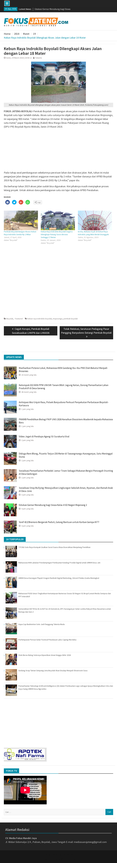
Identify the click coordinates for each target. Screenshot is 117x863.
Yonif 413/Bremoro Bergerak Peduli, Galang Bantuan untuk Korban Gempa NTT (59, 522)
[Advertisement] (58, 151)
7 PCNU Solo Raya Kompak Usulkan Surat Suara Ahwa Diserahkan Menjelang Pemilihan (54, 547)
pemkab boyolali (70, 318)
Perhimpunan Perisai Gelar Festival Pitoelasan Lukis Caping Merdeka (47, 639)
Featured (19, 318)
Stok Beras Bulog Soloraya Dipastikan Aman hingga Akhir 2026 (44, 655)
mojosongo (57, 318)
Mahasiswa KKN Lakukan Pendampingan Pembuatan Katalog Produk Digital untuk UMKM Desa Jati (59, 562)
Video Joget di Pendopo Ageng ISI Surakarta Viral (44, 436)
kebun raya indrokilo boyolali (39, 318)
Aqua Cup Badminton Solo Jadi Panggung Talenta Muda (41, 624)
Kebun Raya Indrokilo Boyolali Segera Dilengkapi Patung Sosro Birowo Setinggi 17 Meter (56, 234)
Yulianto (38, 58)
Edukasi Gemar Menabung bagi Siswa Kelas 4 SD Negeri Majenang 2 (53, 505)
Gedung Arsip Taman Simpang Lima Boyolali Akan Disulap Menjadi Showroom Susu (52, 670)
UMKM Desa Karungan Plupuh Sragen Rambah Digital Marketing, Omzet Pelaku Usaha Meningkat (58, 578)
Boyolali (9, 318)
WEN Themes (68, 859)
